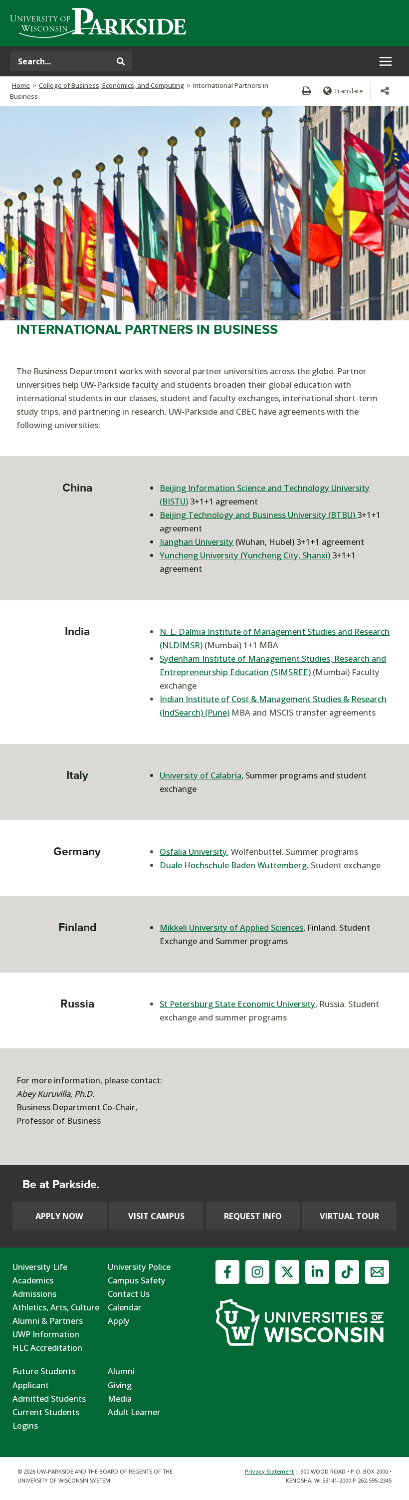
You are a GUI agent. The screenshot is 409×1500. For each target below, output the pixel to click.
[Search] (120, 61)
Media (120, 1398)
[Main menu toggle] (385, 61)
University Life (39, 1266)
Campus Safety (137, 1280)
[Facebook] (227, 1272)
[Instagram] (257, 1272)
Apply (119, 1320)
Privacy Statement (269, 1471)
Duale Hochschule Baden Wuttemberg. (234, 865)
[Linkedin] (317, 1272)
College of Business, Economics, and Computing (111, 85)
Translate (348, 90)
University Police (139, 1266)
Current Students (45, 1412)
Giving (120, 1385)
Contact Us (129, 1293)
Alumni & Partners (47, 1320)
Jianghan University (196, 541)
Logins (25, 1425)
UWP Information (45, 1334)
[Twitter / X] (287, 1272)
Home (21, 85)
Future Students (43, 1371)
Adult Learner (134, 1412)
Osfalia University (193, 851)
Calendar (125, 1307)
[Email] (377, 1272)
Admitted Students (49, 1398)
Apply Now (59, 1216)
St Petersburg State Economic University (237, 1003)
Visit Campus (156, 1216)
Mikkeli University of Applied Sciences (231, 927)
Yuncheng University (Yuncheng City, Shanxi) (246, 555)
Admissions (34, 1293)
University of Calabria (200, 775)
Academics (32, 1280)
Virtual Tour (349, 1216)
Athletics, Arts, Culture (55, 1307)
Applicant (30, 1385)
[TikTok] (347, 1272)
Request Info (253, 1216)
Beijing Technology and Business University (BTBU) (258, 514)
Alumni (121, 1371)
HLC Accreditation (47, 1347)
